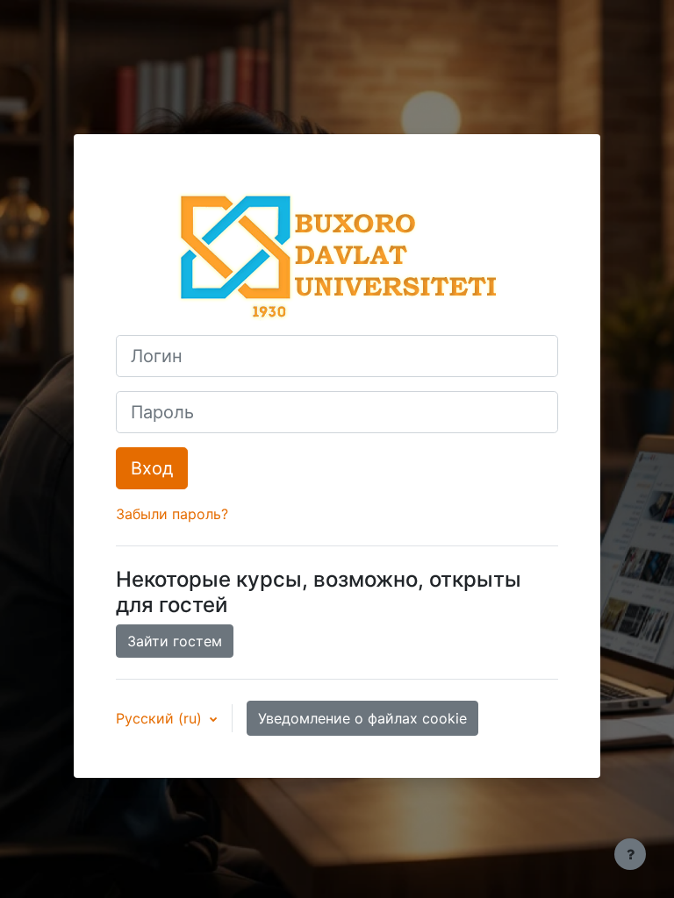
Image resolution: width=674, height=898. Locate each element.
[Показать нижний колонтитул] (630, 854)
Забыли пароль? (172, 514)
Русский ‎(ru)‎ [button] (161, 718)
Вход (152, 468)
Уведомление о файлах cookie (362, 718)
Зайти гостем (174, 641)
